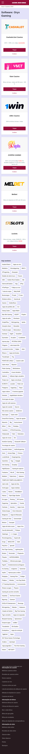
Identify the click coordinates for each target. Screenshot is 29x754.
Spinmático (14, 503)
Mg (11, 422)
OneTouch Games (15, 595)
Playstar (4, 557)
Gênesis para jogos (15, 561)
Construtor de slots (7, 349)
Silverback (16, 318)
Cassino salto (20, 360)
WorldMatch (18, 491)
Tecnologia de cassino (8, 445)
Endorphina (5, 630)
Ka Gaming (5, 568)
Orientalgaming (14, 268)
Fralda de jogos (6, 330)
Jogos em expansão (19, 615)
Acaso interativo (16, 372)
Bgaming (4, 599)
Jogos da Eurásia (14, 353)
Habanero (22, 607)
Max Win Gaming (7, 314)
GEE (3, 280)
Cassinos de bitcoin (7, 696)
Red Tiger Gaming (7, 549)
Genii (3, 453)
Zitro (9, 426)
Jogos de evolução (16, 630)
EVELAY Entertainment (8, 603)
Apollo (4, 572)
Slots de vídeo (6, 734)
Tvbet (13, 434)
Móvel (4, 426)
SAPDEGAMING (14, 557)
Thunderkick (5, 626)
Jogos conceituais (16, 380)
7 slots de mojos (6, 291)
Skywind (13, 364)
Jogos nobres (6, 391)
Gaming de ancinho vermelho (10, 592)
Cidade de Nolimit (7, 611)
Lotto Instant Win (14, 345)
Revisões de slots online (9, 731)
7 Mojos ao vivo (15, 287)
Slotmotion (21, 434)
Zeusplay (14, 464)
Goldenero (19, 411)
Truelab (22, 503)
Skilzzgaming (15, 322)
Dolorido (4, 395)
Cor (18, 307)
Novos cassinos (6, 678)
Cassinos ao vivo (7, 681)
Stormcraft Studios (7, 283)
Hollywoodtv (5, 434)
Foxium (20, 276)
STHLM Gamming (15, 430)
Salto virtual (5, 364)
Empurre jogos (6, 622)
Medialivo (5, 268)
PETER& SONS (16, 341)
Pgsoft (4, 565)
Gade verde (14, 414)
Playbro (24, 314)
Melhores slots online (8, 727)
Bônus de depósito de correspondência (13, 721)
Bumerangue (6, 295)
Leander (12, 384)
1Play (21, 283)
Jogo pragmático (7, 645)
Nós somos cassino (7, 411)
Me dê (12, 472)
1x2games (14, 568)
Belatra (4, 553)
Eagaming (5, 503)
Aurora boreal (18, 422)
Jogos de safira (6, 318)
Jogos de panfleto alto (8, 307)
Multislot (4, 476)
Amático (4, 642)
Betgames (5, 515)
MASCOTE (11, 541)
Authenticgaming (19, 449)
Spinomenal (18, 619)
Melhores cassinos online (9, 670)
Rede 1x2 (20, 384)
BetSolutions (16, 368)
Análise (14, 54)
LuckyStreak (5, 457)
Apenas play (5, 341)
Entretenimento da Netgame (16, 565)
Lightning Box (19, 549)
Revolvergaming (7, 538)
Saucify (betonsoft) (7, 530)
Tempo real (5, 380)
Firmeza (20, 453)
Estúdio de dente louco (8, 276)
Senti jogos (5, 488)
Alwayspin (15, 272)
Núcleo (10, 491)
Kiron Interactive (17, 511)
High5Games (6, 468)
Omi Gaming (5, 464)
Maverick (4, 422)
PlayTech (4, 545)
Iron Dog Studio (20, 580)
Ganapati (11, 522)
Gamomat (22, 568)
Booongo (20, 603)
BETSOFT (11, 649)
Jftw (23, 280)
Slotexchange (6, 511)
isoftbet (15, 622)
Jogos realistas (15, 488)
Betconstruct (17, 330)
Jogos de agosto (21, 418)
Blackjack (5, 745)
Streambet (16, 326)
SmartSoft (18, 333)
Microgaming (6, 607)
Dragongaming (16, 457)
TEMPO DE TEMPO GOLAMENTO (12, 480)
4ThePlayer (5, 287)
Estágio (22, 576)
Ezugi (3, 541)
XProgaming (5, 272)
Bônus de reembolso (8, 717)
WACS (23, 268)
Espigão (18, 461)
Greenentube (17, 518)
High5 (11, 333)
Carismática (5, 372)
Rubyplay (5, 576)
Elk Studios (15, 626)
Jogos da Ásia (15, 484)
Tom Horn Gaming (19, 645)
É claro (21, 295)
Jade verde (5, 484)
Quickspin (12, 642)
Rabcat (4, 495)
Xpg (16, 283)
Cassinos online (9, 6)
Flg (13, 357)
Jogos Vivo (20, 526)
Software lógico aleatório (17, 376)
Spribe (23, 322)
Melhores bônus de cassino (10, 702)
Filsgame (4, 345)
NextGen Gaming (7, 441)
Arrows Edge (11, 453)
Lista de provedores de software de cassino (14, 689)
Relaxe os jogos (6, 588)
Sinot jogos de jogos (8, 399)
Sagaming (13, 387)
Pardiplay (5, 561)
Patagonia (5, 387)
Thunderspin (5, 357)
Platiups (17, 530)
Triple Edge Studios (14, 495)
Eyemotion (5, 337)
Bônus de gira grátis (7, 713)
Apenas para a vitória (14, 572)
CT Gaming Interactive (8, 584)
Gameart (12, 599)
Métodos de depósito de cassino (11, 692)
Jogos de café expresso (9, 403)
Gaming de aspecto (17, 468)
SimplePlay (5, 322)
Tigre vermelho (6, 615)
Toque (14, 50)
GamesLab (17, 299)
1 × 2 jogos (14, 534)
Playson (16, 588)
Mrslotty (11, 580)
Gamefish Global (7, 449)
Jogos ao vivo (17, 264)
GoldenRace (12, 303)
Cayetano (5, 430)
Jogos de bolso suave (8, 526)
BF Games (20, 499)
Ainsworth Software (20, 441)
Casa (2, 6)
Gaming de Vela (6, 518)
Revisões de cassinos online (10, 674)
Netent (4, 649)
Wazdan (14, 607)
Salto (18, 541)
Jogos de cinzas (6, 437)
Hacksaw (4, 507)
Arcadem (13, 337)
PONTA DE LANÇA (7, 360)
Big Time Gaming (20, 611)
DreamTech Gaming (8, 418)
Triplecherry (12, 476)
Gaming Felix (14, 576)
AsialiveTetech (6, 264)
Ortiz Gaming (20, 472)
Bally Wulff (17, 291)
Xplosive (21, 476)
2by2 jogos (5, 414)
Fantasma (5, 472)
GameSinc (5, 461)
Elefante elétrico (6, 299)
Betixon (4, 522)
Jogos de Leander (7, 407)
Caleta (4, 491)
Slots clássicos (6, 738)
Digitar (17, 349)
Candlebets (22, 337)
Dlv (15, 437)
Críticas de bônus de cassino (10, 706)
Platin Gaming (6, 368)
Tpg (12, 461)
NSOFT (17, 314)
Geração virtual (6, 326)
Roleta (4, 742)
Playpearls (20, 553)
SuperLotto (17, 538)
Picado (14, 295)
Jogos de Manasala (16, 515)
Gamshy (12, 507)
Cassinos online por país (9, 685)
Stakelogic (5, 534)
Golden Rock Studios (13, 280)
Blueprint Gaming (7, 619)
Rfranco (4, 353)
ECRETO (5, 384)
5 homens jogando (17, 391)
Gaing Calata (6, 310)
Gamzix (4, 303)
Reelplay (15, 426)
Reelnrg (12, 499)
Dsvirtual (4, 333)
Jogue (12, 634)
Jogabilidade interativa (16, 395)
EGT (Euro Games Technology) (11, 638)
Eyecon (17, 407)
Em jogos (4, 499)
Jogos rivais (20, 507)
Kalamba (4, 595)
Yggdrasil (5, 634)
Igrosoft (12, 545)
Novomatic (12, 553)
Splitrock (4, 376)
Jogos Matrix (15, 310)
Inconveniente (21, 584)
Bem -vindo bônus (7, 710)
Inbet (23, 349)
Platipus (4, 580)
